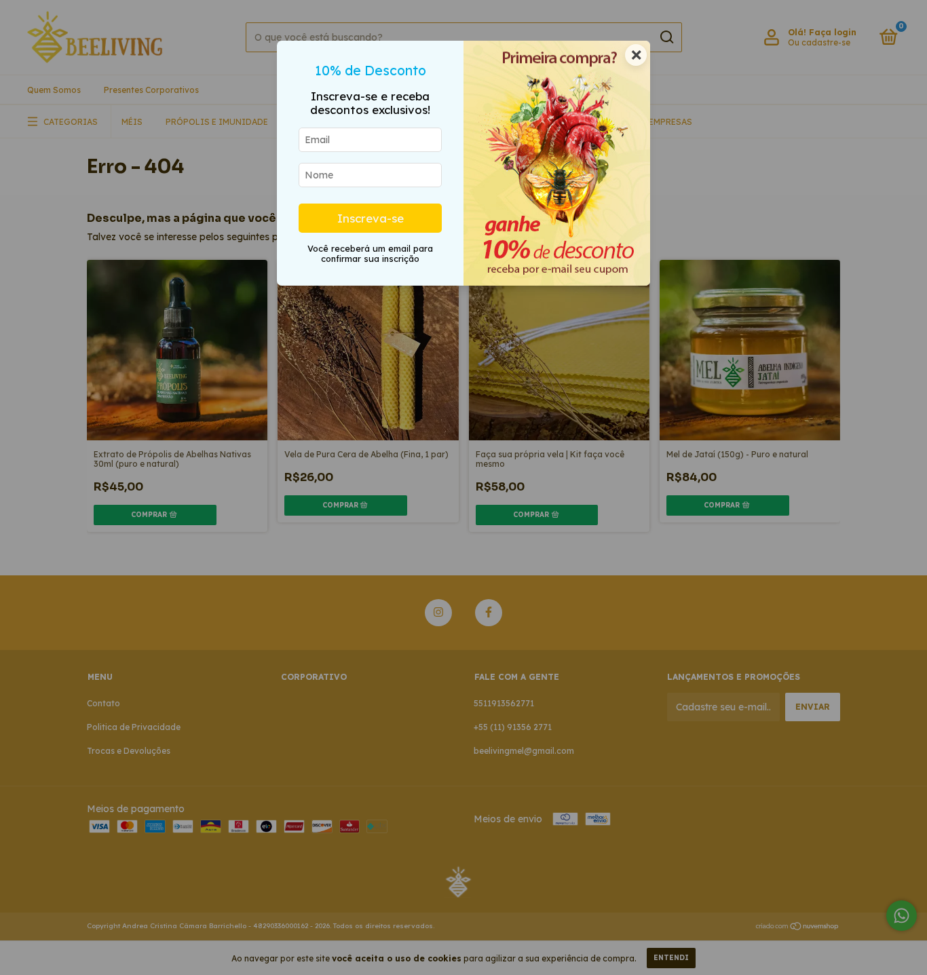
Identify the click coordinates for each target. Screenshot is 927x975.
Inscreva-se (370, 218)
